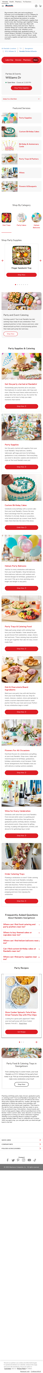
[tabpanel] (21, 261)
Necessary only (25, 1371)
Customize (7, 1369)
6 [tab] (25, 284)
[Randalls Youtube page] (29, 1161)
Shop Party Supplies (21, 88)
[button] (36, 6)
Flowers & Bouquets (28, 186)
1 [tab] (15, 284)
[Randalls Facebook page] (8, 1161)
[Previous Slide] (2, 260)
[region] (21, 1367)
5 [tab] (23, 284)
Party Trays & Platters (29, 159)
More (36, 60)
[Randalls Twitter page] (13, 1161)
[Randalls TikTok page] (34, 1161)
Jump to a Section (10, 99)
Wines (22, 172)
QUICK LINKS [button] (6, 1140)
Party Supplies (26, 118)
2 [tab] (17, 284)
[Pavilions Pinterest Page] (18, 1161)
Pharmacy (18, 2)
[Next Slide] (40, 260)
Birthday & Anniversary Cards (30, 145)
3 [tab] (19, 284)
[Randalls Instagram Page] (23, 1161)
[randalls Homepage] (9, 6)
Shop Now (27, 275)
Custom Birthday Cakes (30, 131)
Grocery (5, 2)
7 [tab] (27, 284)
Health (11, 2)
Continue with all (36, 1371)
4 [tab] (21, 284)
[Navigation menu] (3, 6)
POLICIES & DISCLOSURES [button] (11, 1148)
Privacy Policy (21, 1369)
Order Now (27, 527)
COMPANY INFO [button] (7, 1144)
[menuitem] (9, 60)
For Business (27, 2)
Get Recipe (28, 1032)
